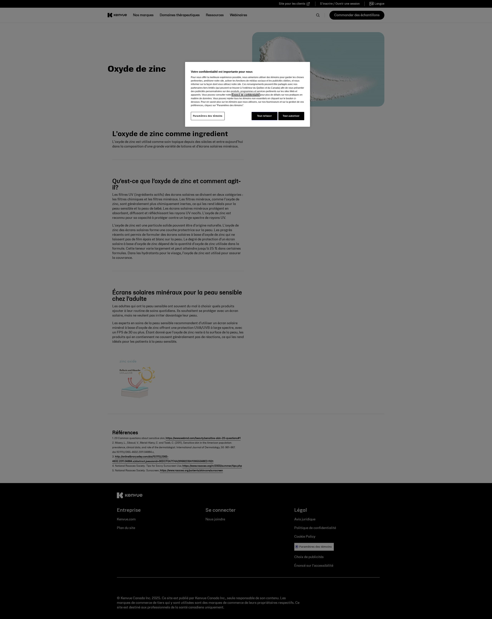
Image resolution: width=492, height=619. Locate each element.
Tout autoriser (291, 116)
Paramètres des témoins (208, 116)
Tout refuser (264, 116)
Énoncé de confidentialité (245, 94)
